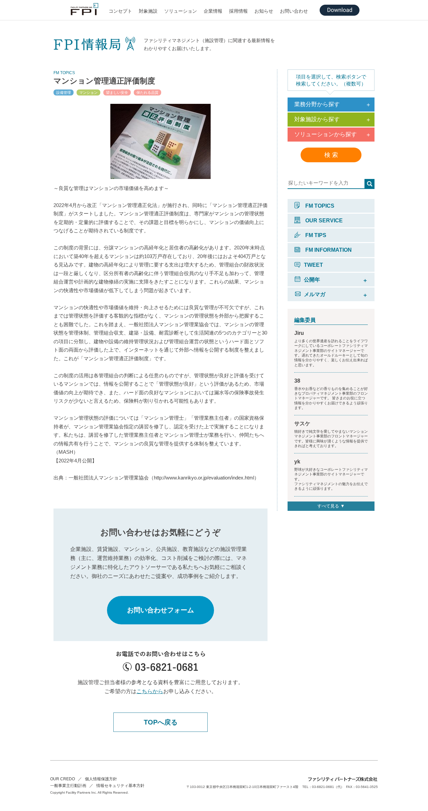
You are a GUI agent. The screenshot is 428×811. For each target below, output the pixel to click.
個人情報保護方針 (101, 779)
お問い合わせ (294, 11)
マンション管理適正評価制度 (104, 80)
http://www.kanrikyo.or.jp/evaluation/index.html (204, 477)
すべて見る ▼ (331, 506)
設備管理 (63, 92)
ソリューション (180, 11)
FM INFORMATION (328, 250)
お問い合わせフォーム (160, 610)
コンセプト (120, 11)
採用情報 (238, 11)
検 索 (331, 155)
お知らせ (263, 11)
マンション (88, 92)
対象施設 (148, 11)
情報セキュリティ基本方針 (120, 785)
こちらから (149, 691)
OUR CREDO (62, 779)
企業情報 (213, 11)
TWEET (313, 265)
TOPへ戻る (161, 722)
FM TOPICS (319, 206)
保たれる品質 (147, 92)
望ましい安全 (117, 92)
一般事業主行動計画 (68, 785)
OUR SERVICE (323, 220)
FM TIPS (315, 235)
